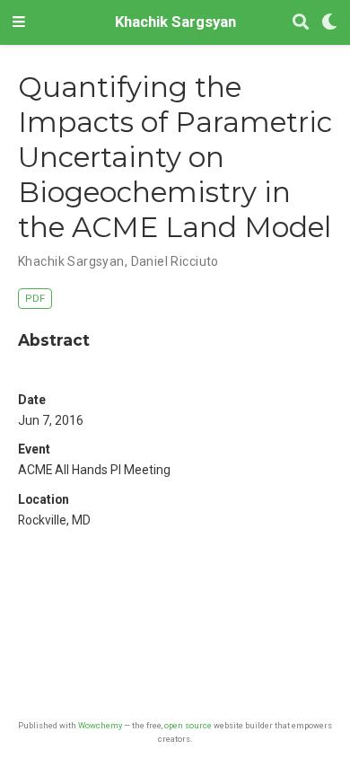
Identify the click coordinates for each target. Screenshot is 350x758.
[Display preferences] (329, 23)
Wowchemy (100, 725)
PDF (35, 298)
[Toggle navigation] (19, 22)
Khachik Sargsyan (175, 22)
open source (188, 725)
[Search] (301, 23)
